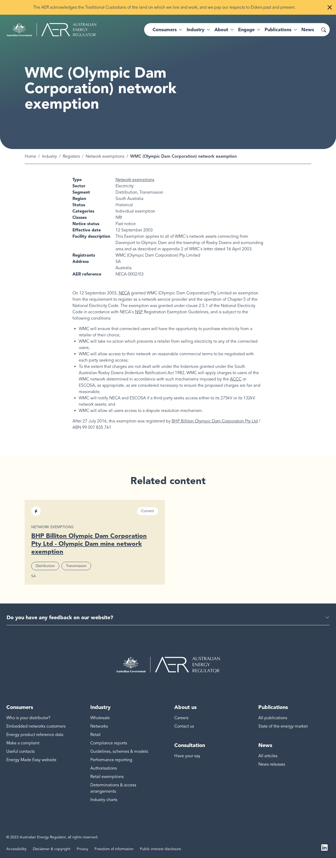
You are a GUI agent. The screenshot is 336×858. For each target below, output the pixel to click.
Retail (95, 734)
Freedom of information (114, 849)
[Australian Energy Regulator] (51, 29)
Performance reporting (111, 759)
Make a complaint (22, 743)
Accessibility (16, 849)
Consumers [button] (165, 30)
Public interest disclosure (160, 849)
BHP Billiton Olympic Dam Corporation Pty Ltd (215, 421)
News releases (271, 764)
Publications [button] (278, 30)
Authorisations (103, 768)
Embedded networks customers (36, 726)
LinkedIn (324, 847)
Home (30, 156)
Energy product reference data (34, 734)
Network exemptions (105, 156)
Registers (71, 156)
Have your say (187, 756)
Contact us (184, 726)
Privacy (82, 849)
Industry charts (103, 799)
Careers (181, 718)
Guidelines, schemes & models (119, 751)
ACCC (236, 379)
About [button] (221, 30)
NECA (124, 293)
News (307, 30)
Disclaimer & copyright (51, 849)
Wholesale (100, 718)
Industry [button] (195, 30)
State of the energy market (283, 726)
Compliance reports (108, 743)
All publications (272, 718)
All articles (267, 756)
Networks (99, 726)
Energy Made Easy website (31, 759)
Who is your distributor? (28, 718)
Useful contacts (20, 751)
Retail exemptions (107, 776)
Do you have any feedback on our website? (60, 617)
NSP (139, 312)
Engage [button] (246, 30)
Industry (49, 156)
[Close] (329, 7)
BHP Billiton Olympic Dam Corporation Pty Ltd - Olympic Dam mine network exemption (89, 543)
